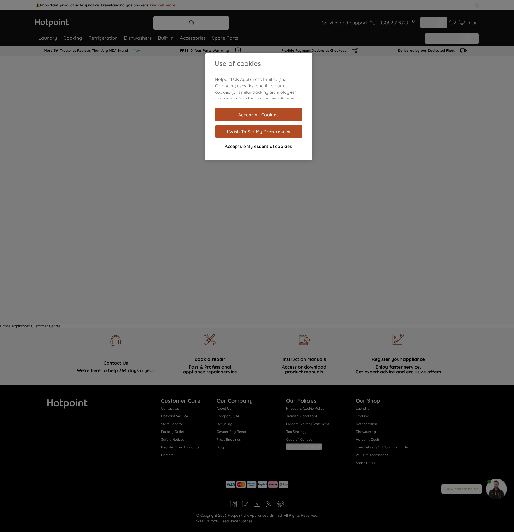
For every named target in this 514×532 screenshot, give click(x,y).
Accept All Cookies (258, 114)
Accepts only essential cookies (258, 146)
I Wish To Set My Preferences (258, 131)
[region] (258, 106)
